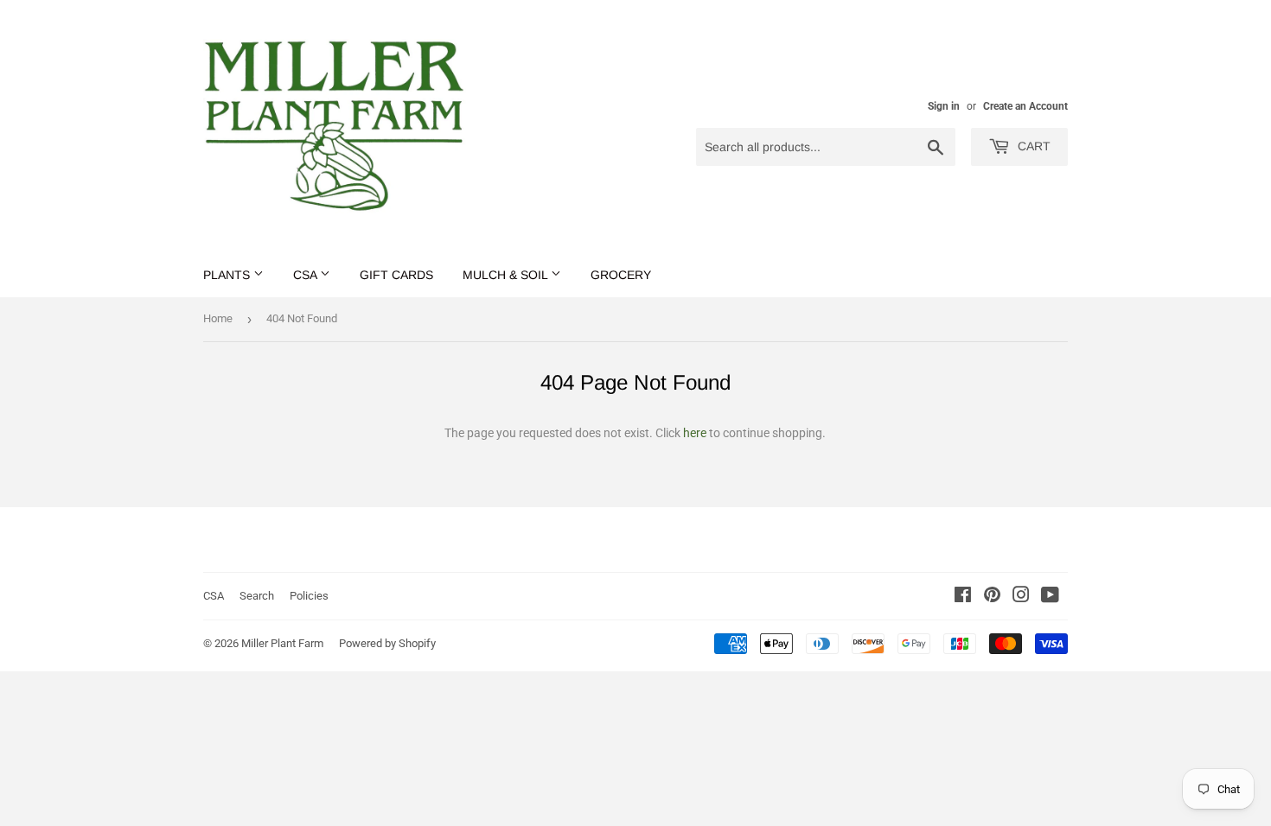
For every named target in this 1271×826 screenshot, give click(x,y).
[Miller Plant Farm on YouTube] (1050, 597)
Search (257, 595)
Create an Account (1025, 106)
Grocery (621, 275)
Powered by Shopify (387, 643)
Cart (1032, 146)
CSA (306, 275)
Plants (228, 275)
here (694, 433)
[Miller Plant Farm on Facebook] (963, 597)
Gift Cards (396, 275)
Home (218, 318)
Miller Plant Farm (282, 643)
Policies (309, 595)
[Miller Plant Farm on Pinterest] (992, 597)
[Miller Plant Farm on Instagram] (1021, 597)
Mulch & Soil (507, 275)
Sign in (944, 106)
